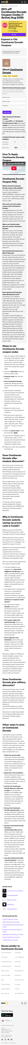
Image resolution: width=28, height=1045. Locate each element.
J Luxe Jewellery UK (19, 957)
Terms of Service (4, 1043)
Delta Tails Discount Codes (10, 922)
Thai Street (17, 984)
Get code (14, 34)
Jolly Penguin (18, 952)
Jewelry (5, 76)
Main (2, 6)
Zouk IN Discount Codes (10, 919)
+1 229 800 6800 (8, 1035)
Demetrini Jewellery (5, 975)
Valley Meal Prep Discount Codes (12, 934)
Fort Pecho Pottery (5, 984)
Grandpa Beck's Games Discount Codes (13, 926)
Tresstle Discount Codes (10, 940)
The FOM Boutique (19, 993)
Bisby (2, 980)
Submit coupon (7, 112)
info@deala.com (7, 1036)
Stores (6, 6)
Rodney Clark (18, 975)
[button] (14, 26)
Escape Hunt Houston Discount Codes (12, 931)
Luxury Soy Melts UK (6, 952)
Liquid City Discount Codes (10, 937)
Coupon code (5, 97)
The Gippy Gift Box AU (6, 961)
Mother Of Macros (5, 989)
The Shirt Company (19, 980)
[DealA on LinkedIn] (11, 1040)
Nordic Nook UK (5, 993)
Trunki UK (17, 989)
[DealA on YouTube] (8, 1040)
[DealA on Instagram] (5, 1040)
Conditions (5, 105)
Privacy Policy (13, 1043)
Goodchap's (18, 961)
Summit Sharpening (6, 966)
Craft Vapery (4, 957)
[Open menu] (22, 2)
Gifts (9, 76)
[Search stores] (25, 2)
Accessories (14, 76)
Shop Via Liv (18, 966)
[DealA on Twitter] (2, 1040)
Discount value (6, 101)
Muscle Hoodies (5, 970)
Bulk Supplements (19, 970)
